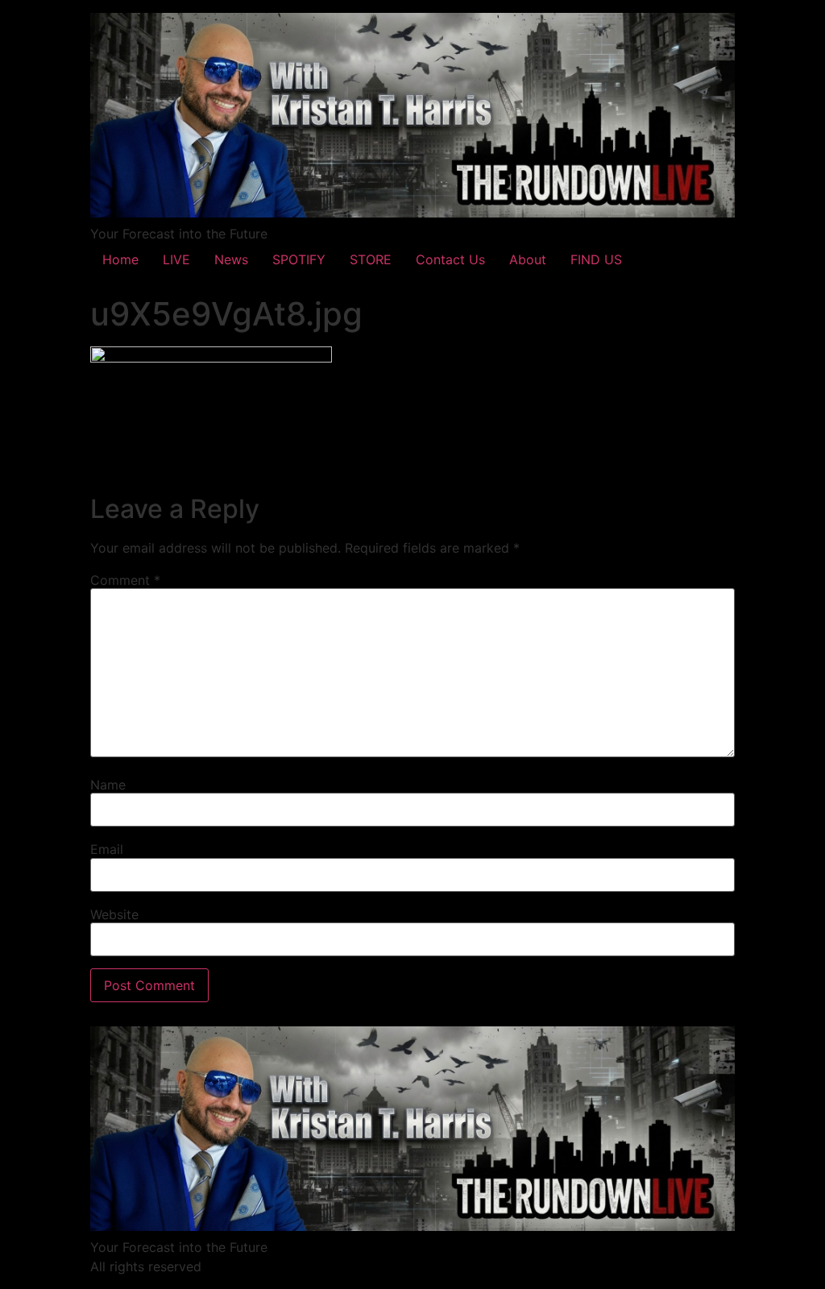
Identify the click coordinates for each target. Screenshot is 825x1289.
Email (106, 849)
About (527, 259)
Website (114, 914)
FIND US (596, 259)
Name (108, 784)
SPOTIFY (298, 259)
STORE (371, 259)
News (231, 259)
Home (120, 259)
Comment (125, 580)
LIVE (176, 259)
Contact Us (450, 259)
